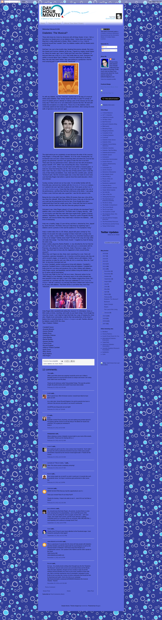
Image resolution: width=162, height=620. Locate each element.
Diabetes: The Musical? (111, 299)
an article (63, 55)
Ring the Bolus (106, 185)
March (106, 294)
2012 (104, 266)
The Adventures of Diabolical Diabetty (108, 199)
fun (53, 363)
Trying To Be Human (108, 226)
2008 (104, 321)
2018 (104, 253)
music (56, 363)
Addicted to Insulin (108, 117)
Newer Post (46, 591)
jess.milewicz (51, 508)
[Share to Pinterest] (74, 361)
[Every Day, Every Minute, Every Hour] (102, 91)
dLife (103, 354)
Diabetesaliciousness (108, 152)
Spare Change (108, 304)
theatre (61, 363)
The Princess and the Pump (110, 224)
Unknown (50, 488)
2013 (104, 264)
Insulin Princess (107, 161)
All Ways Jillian (107, 119)
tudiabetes (105, 352)
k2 (48, 415)
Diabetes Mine (106, 142)
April (105, 292)
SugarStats (105, 342)
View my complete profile (108, 79)
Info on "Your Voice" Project (73, 23)
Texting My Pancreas (108, 197)
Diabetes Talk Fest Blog (109, 150)
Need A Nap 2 (106, 176)
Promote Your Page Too (107, 93)
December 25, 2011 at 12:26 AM (57, 583)
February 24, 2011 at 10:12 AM (56, 440)
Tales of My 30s (107, 194)
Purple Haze (106, 181)
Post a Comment (50, 587)
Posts (105, 47)
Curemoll (105, 137)
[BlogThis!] (67, 361)
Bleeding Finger (107, 128)
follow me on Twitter (114, 235)
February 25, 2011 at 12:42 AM (56, 502)
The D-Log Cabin (107, 209)
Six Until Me (106, 192)
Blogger (98, 606)
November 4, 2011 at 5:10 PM (56, 557)
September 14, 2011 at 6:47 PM (56, 523)
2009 (104, 318)
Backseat (107, 301)
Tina (48, 373)
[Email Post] (61, 361)
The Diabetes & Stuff (108, 211)
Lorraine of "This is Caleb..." (56, 463)
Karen (49, 474)
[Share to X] (70, 361)
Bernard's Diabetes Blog (109, 124)
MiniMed (105, 331)
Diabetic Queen (107, 155)
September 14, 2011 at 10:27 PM (57, 535)
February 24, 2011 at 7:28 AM (56, 409)
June (106, 286)
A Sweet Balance (107, 113)
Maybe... (106, 307)
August (106, 281)
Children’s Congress (69, 319)
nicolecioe (84, 606)
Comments (106, 50)
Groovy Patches (107, 334)
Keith (49, 393)
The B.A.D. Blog (107, 203)
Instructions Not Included (109, 159)
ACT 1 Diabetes (107, 115)
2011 (104, 269)
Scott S (49, 446)
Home (43, 23)
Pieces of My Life (107, 179)
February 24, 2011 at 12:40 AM (56, 387)
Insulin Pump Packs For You (110, 336)
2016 (104, 258)
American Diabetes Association (108, 345)
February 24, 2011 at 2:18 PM (56, 482)
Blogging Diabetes (108, 131)
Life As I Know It (107, 170)
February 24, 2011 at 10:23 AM (56, 457)
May (105, 289)
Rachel (49, 563)
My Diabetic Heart (107, 174)
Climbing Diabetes (108, 135)
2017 (104, 256)
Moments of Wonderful (109, 172)
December (107, 271)
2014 (104, 261)
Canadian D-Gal (107, 133)
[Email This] (65, 361)
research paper (47, 167)
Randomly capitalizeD (109, 183)
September (107, 279)
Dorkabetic (105, 157)
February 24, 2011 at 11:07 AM (56, 468)
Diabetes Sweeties (108, 148)
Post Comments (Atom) (57, 594)
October (106, 276)
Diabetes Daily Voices (109, 140)
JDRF (54, 165)
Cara (48, 529)
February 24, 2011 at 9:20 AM (56, 428)
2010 (104, 316)
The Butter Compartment (109, 205)
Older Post (90, 591)
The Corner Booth (107, 207)
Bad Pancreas (106, 122)
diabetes (49, 363)
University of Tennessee (80, 185)
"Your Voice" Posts (54, 23)
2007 (104, 323)
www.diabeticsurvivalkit (54, 541)
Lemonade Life (107, 167)
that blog (80, 41)
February (107, 297)
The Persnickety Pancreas (110, 221)
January (107, 312)
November (107, 274)
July (105, 284)
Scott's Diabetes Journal (109, 187)
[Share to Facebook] (72, 361)
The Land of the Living (110, 309)
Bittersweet (105, 126)
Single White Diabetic (108, 190)
